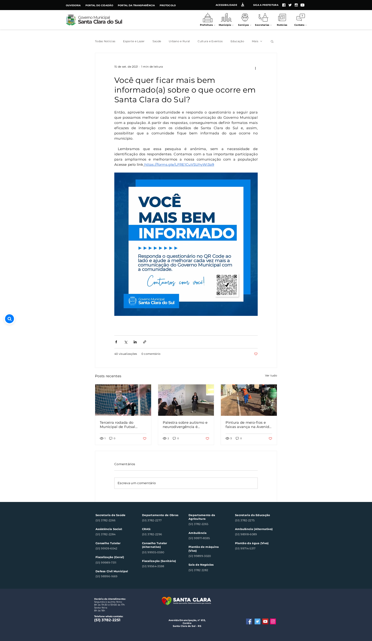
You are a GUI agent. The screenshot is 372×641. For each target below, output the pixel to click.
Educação (237, 41)
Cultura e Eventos (210, 41)
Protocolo (168, 5)
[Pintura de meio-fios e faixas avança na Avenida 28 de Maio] (249, 400)
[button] (272, 41)
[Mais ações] (255, 68)
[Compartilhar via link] (144, 342)
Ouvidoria (73, 5)
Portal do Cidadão (99, 5)
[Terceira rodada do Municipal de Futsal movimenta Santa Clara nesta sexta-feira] (123, 400)
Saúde (156, 41)
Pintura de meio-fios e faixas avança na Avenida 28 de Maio (248, 424)
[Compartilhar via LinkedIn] (135, 342)
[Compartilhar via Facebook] (116, 342)
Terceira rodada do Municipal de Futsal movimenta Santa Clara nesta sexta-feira (121, 424)
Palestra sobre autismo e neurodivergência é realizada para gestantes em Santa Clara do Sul (185, 424)
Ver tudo (271, 375)
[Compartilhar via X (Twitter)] (125, 342)
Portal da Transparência (136, 5)
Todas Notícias (105, 41)
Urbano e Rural (179, 41)
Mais (255, 41)
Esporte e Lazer (134, 41)
